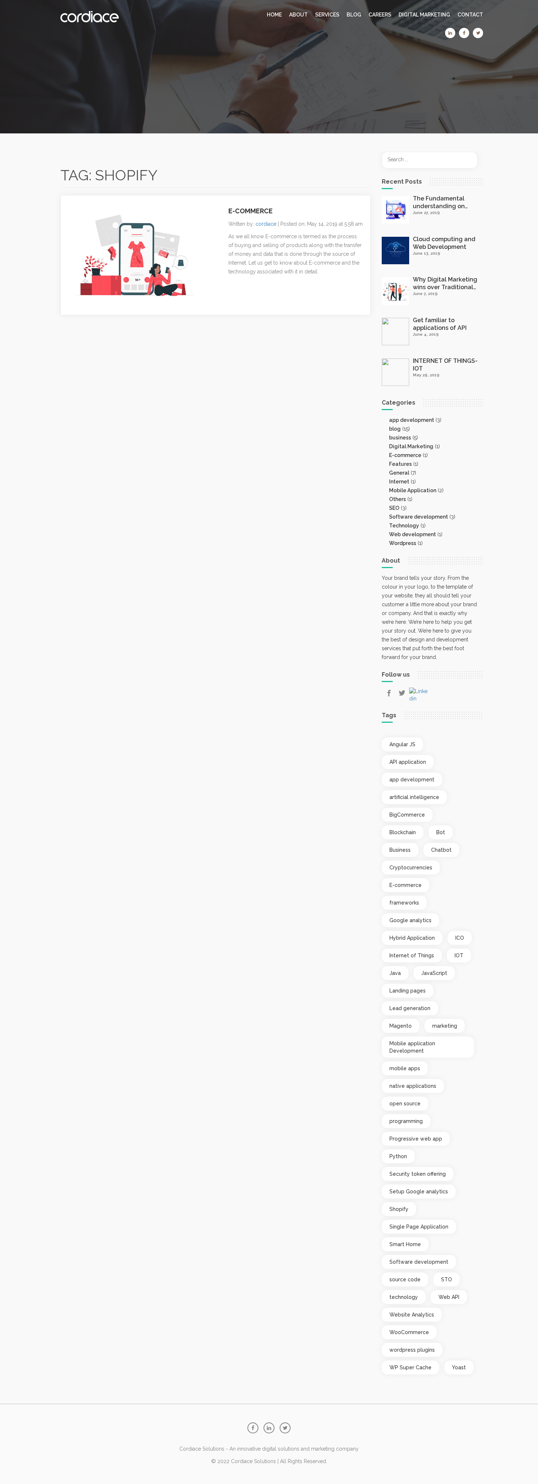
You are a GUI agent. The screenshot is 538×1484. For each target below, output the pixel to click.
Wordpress (402, 543)
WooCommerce (409, 1332)
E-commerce (405, 455)
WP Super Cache (410, 1367)
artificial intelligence (414, 797)
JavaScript (434, 973)
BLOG (354, 15)
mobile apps (404, 1068)
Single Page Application (418, 1227)
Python (398, 1156)
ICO (459, 938)
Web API (448, 1297)
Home (274, 15)
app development (411, 420)
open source (405, 1103)
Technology (404, 526)
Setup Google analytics (418, 1191)
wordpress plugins (412, 1350)
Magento (400, 1026)
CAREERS (380, 15)
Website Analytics (411, 1315)
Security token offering (417, 1174)
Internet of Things (411, 955)
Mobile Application (412, 490)
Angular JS (402, 744)
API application (407, 762)
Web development (412, 534)
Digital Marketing (424, 15)
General (399, 473)
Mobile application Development (412, 1047)
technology (403, 1297)
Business (400, 850)
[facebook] (464, 33)
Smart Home (405, 1244)
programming (406, 1121)
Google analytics (410, 920)
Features (400, 464)
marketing (444, 1026)
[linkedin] (450, 33)
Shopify (398, 1209)
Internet (399, 482)
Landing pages (407, 991)
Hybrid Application (412, 938)
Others (397, 499)
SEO (394, 508)
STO (446, 1279)
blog (395, 429)
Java (395, 973)
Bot (440, 832)
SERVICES (327, 15)
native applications (412, 1086)
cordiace (265, 224)
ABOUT (298, 15)
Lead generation (409, 1008)
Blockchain (402, 832)
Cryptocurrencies (410, 867)
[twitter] (478, 33)
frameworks (404, 903)
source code (405, 1279)
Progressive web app (415, 1139)
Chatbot (441, 850)
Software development (418, 517)
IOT (459, 955)
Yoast (459, 1367)
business (400, 438)
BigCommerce (407, 815)
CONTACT (470, 15)
